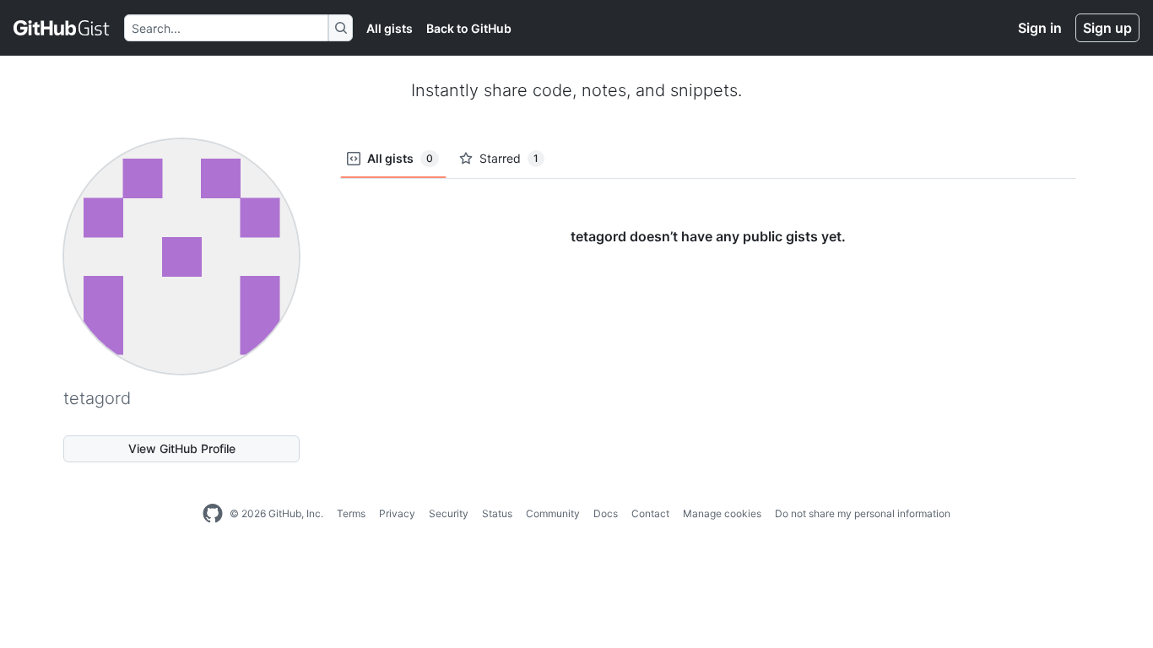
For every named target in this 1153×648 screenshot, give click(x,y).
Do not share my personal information (862, 513)
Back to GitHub (469, 28)
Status (497, 513)
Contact (650, 513)
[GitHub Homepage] (213, 514)
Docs (605, 513)
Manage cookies (722, 513)
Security (448, 513)
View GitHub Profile (181, 448)
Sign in (1040, 27)
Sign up (1107, 27)
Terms (351, 513)
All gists (389, 28)
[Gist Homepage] (62, 28)
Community (553, 513)
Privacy (397, 513)
